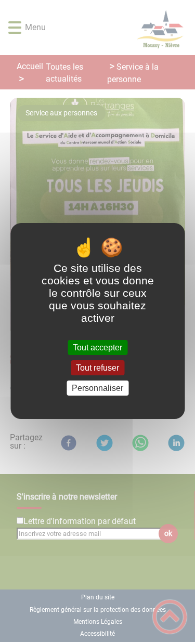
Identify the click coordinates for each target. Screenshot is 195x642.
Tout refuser (97, 367)
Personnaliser (97, 388)
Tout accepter (97, 347)
